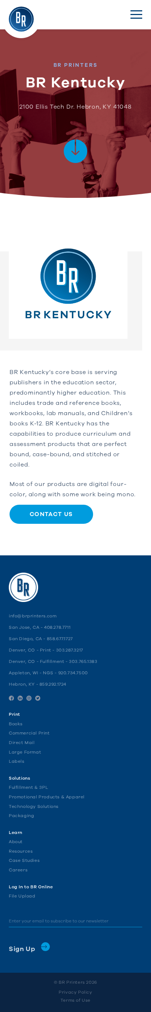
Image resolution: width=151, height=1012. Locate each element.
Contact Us (51, 514)
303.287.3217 (69, 650)
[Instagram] (29, 698)
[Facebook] (11, 698)
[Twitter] (37, 698)
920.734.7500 (73, 673)
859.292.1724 (53, 684)
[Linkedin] (20, 698)
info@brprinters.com (32, 616)
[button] (136, 14)
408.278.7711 (57, 627)
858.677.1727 (60, 639)
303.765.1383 (83, 661)
